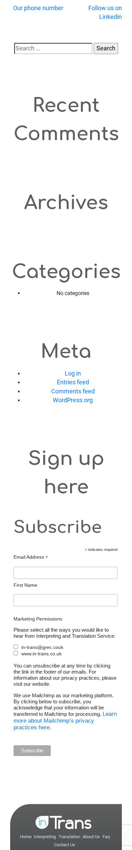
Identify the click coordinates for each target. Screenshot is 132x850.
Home (26, 836)
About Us (91, 836)
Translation (70, 836)
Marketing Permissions (38, 619)
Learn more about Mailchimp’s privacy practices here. (65, 721)
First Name (25, 585)
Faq (106, 836)
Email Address (31, 557)
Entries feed (73, 382)
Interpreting (45, 836)
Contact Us (64, 844)
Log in (73, 373)
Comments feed (73, 391)
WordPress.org (73, 400)
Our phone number (38, 8)
